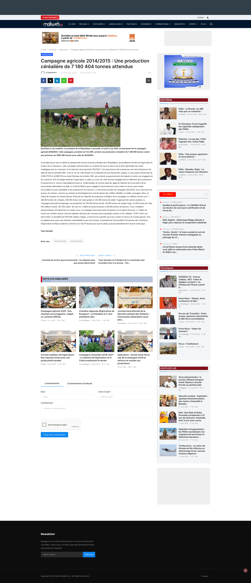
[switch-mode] (208, 17)
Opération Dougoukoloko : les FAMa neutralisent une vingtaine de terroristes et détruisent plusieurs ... (192, 433)
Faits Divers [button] (98, 24)
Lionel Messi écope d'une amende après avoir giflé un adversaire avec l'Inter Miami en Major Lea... (183, 249)
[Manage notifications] (245, 570)
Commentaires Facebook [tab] (79, 383)
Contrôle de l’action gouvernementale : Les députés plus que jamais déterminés (68, 261)
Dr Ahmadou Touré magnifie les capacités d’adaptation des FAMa (193, 126)
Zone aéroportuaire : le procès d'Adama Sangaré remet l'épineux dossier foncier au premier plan (191, 381)
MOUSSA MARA (60, 241)
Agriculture (63, 49)
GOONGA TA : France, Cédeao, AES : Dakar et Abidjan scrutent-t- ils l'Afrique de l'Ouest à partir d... (192, 282)
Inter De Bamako (184, 144)
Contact (200, 17)
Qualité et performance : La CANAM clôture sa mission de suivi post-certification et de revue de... (184, 208)
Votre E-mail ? (104, 391)
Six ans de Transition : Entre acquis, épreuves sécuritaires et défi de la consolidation (193, 316)
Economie (53, 49)
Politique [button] (131, 24)
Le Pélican (182, 114)
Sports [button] (192, 24)
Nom (43, 391)
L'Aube (43, 364)
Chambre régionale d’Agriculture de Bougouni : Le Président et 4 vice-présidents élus (96, 314)
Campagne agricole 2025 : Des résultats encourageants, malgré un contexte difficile (57, 314)
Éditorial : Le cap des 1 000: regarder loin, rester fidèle (192, 140)
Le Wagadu (183, 388)
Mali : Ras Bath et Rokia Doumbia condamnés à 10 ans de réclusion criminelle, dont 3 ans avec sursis (192, 416)
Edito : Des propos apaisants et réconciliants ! (193, 155)
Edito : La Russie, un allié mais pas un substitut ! (191, 110)
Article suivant (105, 255)
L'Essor (43, 320)
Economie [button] (145, 24)
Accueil (43, 49)
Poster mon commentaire (54, 434)
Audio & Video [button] (115, 24)
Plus (203, 24)
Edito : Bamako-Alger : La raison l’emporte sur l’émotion (193, 170)
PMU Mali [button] (83, 24)
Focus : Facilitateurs (189, 343)
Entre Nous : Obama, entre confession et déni (192, 299)
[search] (211, 24)
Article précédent (87, 255)
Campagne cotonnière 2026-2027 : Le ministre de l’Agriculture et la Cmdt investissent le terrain (96, 357)
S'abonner (89, 554)
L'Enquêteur (122, 323)
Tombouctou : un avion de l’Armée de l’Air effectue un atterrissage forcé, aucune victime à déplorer (192, 449)
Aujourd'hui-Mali (184, 290)
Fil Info (72, 24)
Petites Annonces (49, 17)
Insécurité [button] (179, 24)
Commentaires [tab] (52, 383)
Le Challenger (84, 320)
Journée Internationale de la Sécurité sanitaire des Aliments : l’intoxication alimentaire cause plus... (134, 315)
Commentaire (47, 403)
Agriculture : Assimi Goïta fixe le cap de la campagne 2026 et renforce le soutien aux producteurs (134, 359)
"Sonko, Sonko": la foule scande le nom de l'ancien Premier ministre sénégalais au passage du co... (184, 235)
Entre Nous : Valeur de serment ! (190, 330)
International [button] (162, 24)
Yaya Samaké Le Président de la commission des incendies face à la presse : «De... (121, 261)
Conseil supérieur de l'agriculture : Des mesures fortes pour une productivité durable (58, 357)
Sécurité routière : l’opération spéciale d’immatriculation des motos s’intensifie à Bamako (193, 400)
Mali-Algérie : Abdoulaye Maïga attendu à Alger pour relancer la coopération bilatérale (184, 221)
